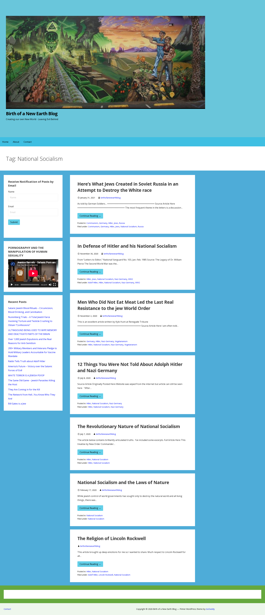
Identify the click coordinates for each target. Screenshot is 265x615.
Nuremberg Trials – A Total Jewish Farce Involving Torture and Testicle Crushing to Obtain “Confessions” (30, 321)
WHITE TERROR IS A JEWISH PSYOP (26, 375)
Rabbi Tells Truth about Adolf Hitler (26, 361)
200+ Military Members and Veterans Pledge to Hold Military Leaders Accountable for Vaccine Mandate (32, 352)
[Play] (11, 284)
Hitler (110, 223)
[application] (33, 273)
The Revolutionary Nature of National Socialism (128, 426)
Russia (122, 223)
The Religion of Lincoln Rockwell (111, 538)
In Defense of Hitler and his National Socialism (127, 246)
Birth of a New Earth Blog (31, 113)
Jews (116, 223)
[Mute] (50, 284)
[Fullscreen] (54, 284)
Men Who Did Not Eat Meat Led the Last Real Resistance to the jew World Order (125, 305)
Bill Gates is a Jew (17, 403)
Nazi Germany (121, 279)
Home (5, 141)
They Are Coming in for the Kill (24, 389)
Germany (103, 223)
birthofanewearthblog (111, 197)
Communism (92, 223)
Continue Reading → (90, 215)
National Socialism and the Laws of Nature (123, 482)
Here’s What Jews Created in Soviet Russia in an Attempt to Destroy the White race (127, 187)
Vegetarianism (121, 341)
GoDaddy (210, 609)
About (16, 141)
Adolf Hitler (93, 282)
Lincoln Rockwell (106, 574)
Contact (28, 141)
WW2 (130, 279)
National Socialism (129, 226)
